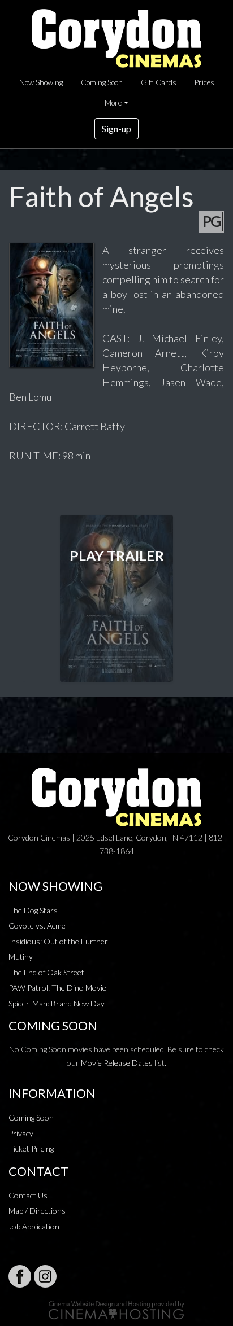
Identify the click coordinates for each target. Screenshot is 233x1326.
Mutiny (20, 956)
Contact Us (28, 1195)
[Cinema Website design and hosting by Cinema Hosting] (116, 1309)
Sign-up (116, 128)
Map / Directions (37, 1210)
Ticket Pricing (31, 1148)
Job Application (33, 1226)
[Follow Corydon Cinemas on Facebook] (19, 1276)
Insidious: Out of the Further (58, 941)
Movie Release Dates (117, 1062)
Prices (204, 82)
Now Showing (41, 82)
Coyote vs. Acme (37, 925)
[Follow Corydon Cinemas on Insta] (45, 1276)
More (113, 102)
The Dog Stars (33, 910)
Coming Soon (102, 82)
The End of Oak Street (46, 972)
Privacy (20, 1133)
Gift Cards (158, 82)
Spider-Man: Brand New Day (56, 1003)
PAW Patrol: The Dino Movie (57, 987)
